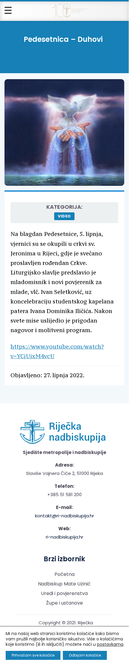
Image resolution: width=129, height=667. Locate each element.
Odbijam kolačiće (85, 655)
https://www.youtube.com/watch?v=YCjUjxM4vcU (57, 351)
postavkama (110, 644)
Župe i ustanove (64, 602)
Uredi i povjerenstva (64, 593)
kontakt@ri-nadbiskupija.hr (64, 516)
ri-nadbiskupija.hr (64, 537)
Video (64, 216)
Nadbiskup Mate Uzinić (64, 583)
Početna (64, 574)
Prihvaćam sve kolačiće (33, 655)
